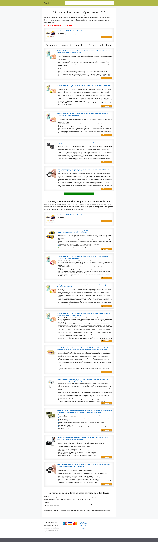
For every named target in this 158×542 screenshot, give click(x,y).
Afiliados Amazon (84, 527)
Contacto (82, 528)
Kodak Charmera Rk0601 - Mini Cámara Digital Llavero (70, 30)
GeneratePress (85, 540)
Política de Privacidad (85, 523)
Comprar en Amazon (107, 36)
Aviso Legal (83, 525)
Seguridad (104, 3)
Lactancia (110, 3)
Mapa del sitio (83, 522)
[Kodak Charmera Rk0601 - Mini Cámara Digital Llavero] (51, 35)
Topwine (47, 3)
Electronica (81, 3)
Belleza (75, 3)
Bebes (96, 3)
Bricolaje (68, 3)
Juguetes (89, 3)
